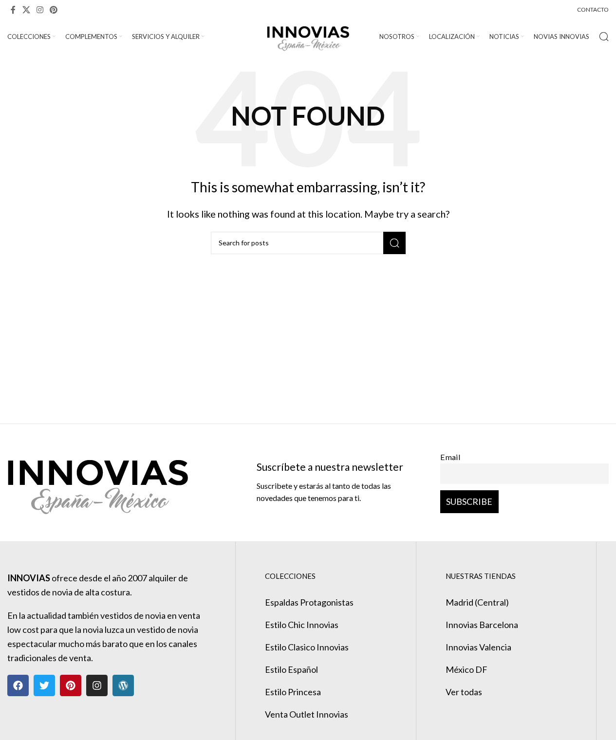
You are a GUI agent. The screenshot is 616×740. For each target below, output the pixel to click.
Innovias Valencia (478, 647)
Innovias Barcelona (482, 624)
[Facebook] (18, 685)
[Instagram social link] (39, 9)
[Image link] (97, 481)
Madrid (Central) (477, 602)
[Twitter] (44, 685)
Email (450, 457)
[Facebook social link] (13, 9)
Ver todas (464, 691)
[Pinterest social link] (54, 9)
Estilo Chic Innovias (301, 624)
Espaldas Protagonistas (309, 602)
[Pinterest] (70, 685)
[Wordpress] (123, 685)
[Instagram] (97, 685)
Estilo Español (291, 669)
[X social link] (26, 9)
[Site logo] (308, 35)
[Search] (604, 36)
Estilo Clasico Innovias (307, 647)
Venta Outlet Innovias (306, 714)
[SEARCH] (394, 243)
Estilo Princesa (293, 691)
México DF (466, 669)
